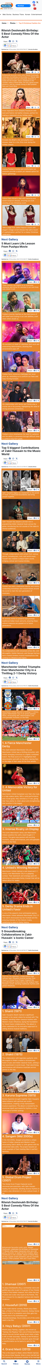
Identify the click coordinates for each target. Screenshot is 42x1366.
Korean (27, 14)
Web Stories (7, 14)
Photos (12, 23)
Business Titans (18, 14)
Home (4, 23)
